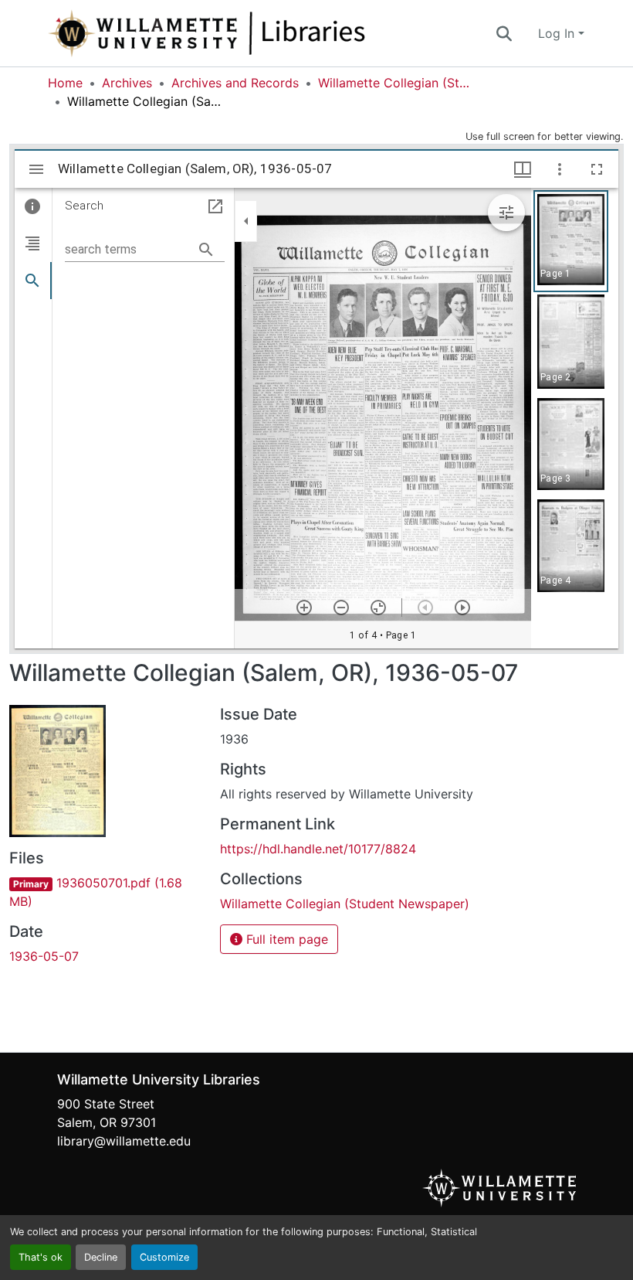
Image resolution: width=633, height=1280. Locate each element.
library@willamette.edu (124, 1141)
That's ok (41, 1257)
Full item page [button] (285, 939)
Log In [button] (558, 33)
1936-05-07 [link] (44, 956)
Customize (164, 1257)
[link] (105, 892)
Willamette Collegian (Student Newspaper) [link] (395, 82)
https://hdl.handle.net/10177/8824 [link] (318, 848)
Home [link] (65, 82)
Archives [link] (127, 82)
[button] (258, 33)
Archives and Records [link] (235, 82)
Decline (100, 1257)
